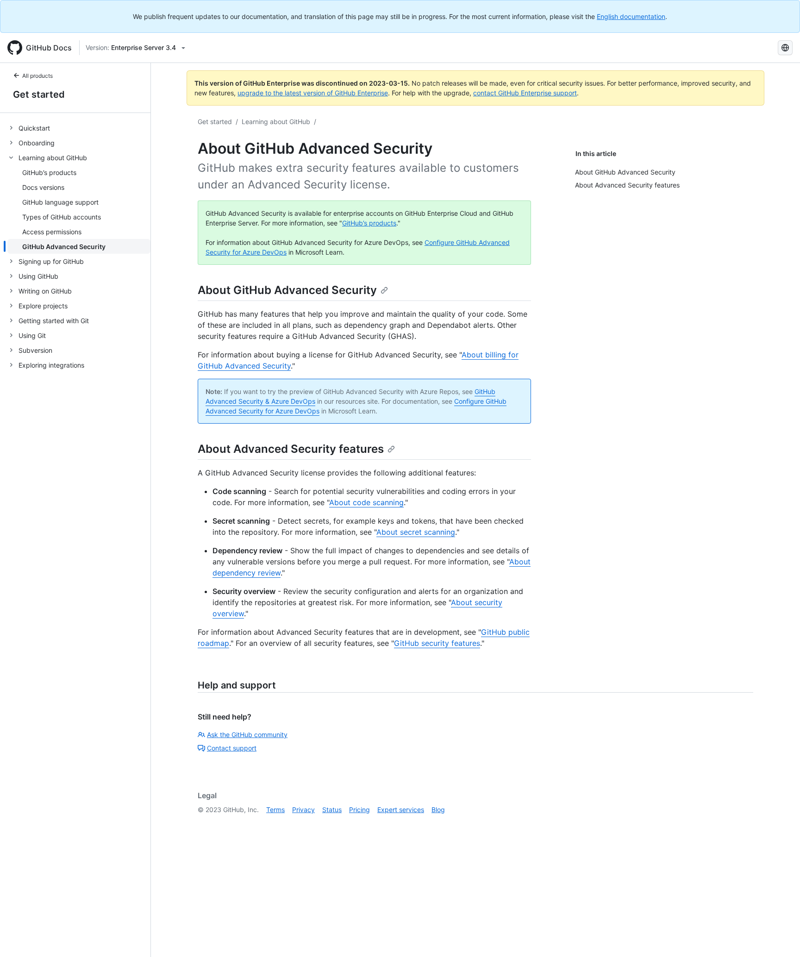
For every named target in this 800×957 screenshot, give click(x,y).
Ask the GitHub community (247, 734)
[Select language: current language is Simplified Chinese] (785, 47)
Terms (275, 809)
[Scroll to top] (779, 936)
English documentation (631, 16)
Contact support (231, 748)
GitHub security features (437, 643)
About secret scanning (415, 532)
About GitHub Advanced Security (287, 290)
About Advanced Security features (291, 449)
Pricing (359, 809)
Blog (438, 809)
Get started (39, 94)
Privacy (303, 809)
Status (332, 809)
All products (37, 75)
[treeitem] (78, 127)
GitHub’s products (369, 223)
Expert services (400, 809)
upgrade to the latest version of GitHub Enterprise (313, 93)
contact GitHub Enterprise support (525, 93)
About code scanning (366, 502)
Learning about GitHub (276, 121)
